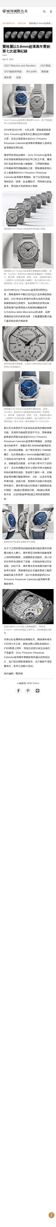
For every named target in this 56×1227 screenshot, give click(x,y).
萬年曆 (7, 77)
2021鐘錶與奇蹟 (13, 71)
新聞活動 (22, 23)
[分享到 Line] (37, 690)
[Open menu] (51, 12)
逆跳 (18, 77)
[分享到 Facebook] (18, 690)
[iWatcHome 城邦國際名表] (14, 11)
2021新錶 (45, 65)
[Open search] (44, 12)
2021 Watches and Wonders (20, 65)
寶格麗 (44, 71)
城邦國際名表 (8, 23)
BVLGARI (31, 71)
